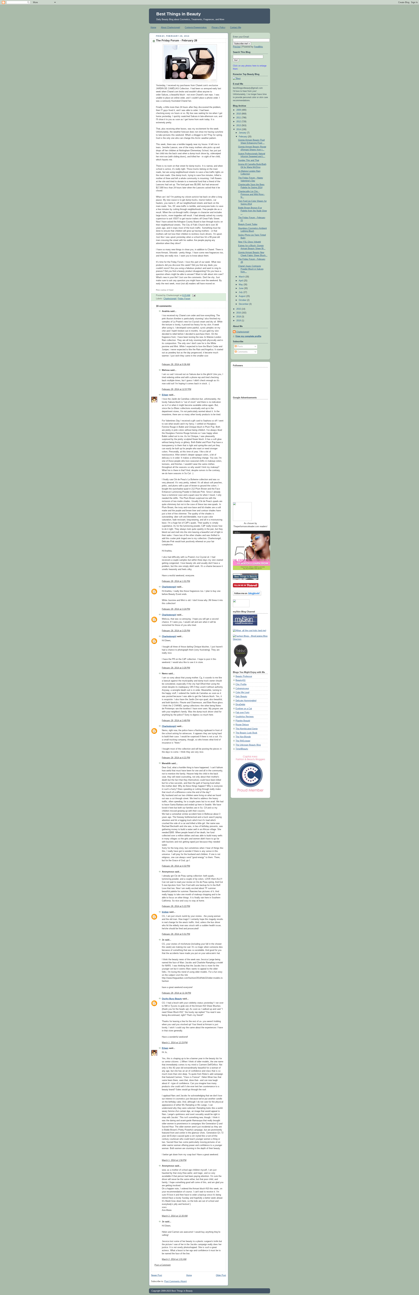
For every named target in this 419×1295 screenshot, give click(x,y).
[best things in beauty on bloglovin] (247, 595)
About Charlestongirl (170, 27)
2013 (239, 125)
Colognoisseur (242, 688)
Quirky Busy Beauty (172, 999)
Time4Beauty (242, 749)
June (241, 288)
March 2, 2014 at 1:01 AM (174, 1259)
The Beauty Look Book (246, 733)
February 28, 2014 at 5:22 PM (176, 906)
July (241, 292)
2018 (239, 317)
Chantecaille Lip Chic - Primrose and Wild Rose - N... (251, 194)
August (242, 296)
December (244, 304)
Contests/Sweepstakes (196, 27)
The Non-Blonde (243, 737)
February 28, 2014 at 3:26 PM (176, 668)
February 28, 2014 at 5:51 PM (176, 934)
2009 (239, 110)
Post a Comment (163, 1265)
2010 (239, 114)
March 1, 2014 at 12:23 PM (175, 1042)
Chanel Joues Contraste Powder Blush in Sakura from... (250, 269)
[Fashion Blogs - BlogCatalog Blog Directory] (250, 639)
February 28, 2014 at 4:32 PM (176, 866)
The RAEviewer (243, 741)
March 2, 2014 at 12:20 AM (175, 1216)
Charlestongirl (170, 299)
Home (153, 27)
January (243, 133)
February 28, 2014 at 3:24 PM (176, 609)
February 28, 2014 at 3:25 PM (176, 631)
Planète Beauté (243, 721)
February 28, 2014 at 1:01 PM (176, 581)
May (241, 284)
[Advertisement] (246, 449)
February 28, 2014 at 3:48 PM (176, 720)
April (241, 281)
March (242, 277)
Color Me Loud (242, 692)
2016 (239, 313)
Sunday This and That (248, 160)
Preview (236, 47)
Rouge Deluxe (242, 725)
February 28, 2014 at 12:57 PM (176, 389)
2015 (239, 309)
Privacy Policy (218, 27)
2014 (239, 129)
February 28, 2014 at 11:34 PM (176, 993)
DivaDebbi (240, 704)
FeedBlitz (258, 47)
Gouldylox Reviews (245, 716)
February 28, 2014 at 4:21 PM (176, 758)
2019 (239, 320)
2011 (239, 118)
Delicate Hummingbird (246, 700)
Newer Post (156, 1275)
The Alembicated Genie (247, 729)
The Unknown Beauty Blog (248, 745)
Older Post (221, 1275)
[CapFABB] (250, 792)
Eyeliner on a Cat (244, 708)
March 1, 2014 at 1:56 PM (174, 1160)
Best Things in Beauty (178, 13)
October (243, 300)
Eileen (165, 395)
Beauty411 (241, 680)
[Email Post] (193, 295)
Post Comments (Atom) (175, 1281)
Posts (240, 346)
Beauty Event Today (247, 224)
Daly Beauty (241, 696)
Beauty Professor (244, 676)
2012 (239, 121)
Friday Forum (184, 299)
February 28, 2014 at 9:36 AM (176, 364)
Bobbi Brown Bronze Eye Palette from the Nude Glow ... (252, 211)
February (243, 137)
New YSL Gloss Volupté (249, 242)
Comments (242, 352)
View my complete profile (248, 336)
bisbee (165, 912)
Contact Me (235, 27)
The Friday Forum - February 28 (176, 40)
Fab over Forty (242, 712)
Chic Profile (241, 684)
